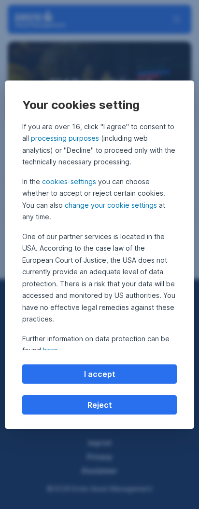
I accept (99, 374)
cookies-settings (69, 181)
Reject (99, 405)
